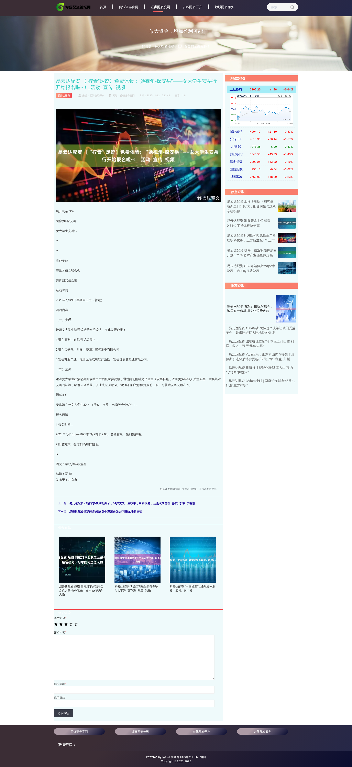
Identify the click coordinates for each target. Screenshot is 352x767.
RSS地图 (185, 757)
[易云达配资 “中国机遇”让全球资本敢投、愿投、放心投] (193, 559)
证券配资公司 (160, 6)
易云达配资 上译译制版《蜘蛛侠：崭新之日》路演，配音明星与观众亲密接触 (252, 206)
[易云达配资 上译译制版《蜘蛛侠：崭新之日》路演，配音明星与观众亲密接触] (287, 206)
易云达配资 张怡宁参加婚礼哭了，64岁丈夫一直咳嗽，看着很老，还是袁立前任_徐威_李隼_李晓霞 (132, 503)
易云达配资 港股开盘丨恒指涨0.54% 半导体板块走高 (248, 223)
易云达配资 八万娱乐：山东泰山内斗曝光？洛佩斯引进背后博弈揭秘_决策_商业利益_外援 (260, 356)
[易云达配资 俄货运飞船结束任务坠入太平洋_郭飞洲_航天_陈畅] (137, 559)
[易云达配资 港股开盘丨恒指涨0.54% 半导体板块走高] (287, 223)
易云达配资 (64, 95)
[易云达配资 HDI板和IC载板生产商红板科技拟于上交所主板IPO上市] (287, 238)
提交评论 (63, 713)
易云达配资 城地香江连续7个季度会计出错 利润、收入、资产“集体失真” (260, 343)
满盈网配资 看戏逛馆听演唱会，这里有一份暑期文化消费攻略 (250, 308)
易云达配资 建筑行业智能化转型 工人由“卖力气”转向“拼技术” (259, 369)
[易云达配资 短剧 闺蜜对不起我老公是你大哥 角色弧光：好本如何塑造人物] (82, 559)
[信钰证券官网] (74, 6)
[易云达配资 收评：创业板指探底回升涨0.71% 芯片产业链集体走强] (287, 252)
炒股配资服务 (224, 6)
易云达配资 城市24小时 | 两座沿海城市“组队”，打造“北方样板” (261, 382)
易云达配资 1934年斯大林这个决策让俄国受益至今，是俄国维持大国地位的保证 (260, 330)
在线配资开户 (192, 6)
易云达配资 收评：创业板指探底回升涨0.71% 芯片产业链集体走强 (252, 252)
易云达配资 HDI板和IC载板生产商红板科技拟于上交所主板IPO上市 (251, 237)
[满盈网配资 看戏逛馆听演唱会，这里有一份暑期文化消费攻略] (286, 308)
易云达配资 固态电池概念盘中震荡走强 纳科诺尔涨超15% (105, 511)
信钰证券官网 (128, 6)
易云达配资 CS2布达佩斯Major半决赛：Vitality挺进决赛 (251, 268)
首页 (103, 6)
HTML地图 (199, 757)
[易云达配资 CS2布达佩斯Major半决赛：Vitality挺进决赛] (287, 268)
